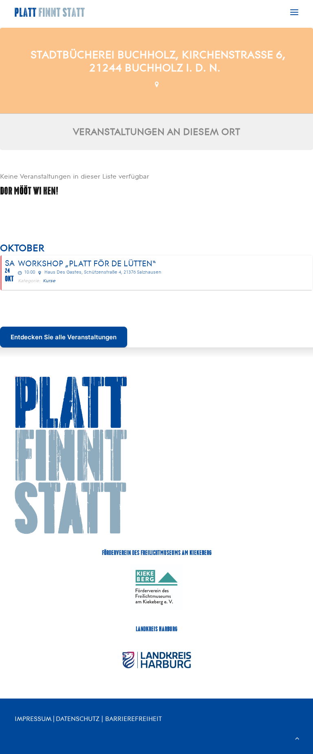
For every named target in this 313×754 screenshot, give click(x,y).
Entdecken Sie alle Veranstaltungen (64, 337)
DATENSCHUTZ (77, 719)
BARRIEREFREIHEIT (133, 719)
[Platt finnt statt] (50, 12)
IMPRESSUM (33, 719)
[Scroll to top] (297, 737)
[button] (294, 12)
